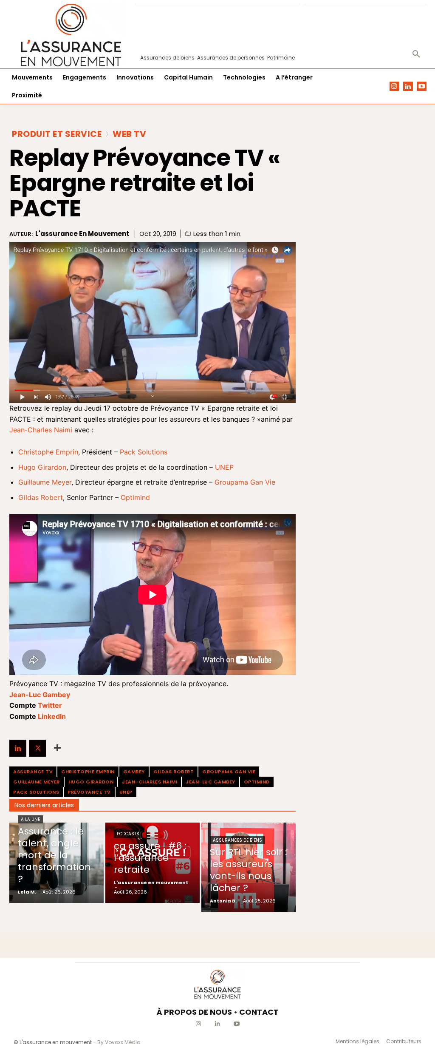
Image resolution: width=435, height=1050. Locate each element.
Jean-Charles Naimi (40, 430)
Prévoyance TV (89, 792)
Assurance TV (33, 771)
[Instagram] (394, 86)
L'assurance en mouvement (82, 234)
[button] (416, 54)
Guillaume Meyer (44, 482)
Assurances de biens (237, 840)
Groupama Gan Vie (245, 482)
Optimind (135, 497)
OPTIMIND (257, 781)
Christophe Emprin (48, 452)
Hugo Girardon (42, 467)
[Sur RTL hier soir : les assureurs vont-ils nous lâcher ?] (248, 867)
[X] (37, 748)
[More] (57, 748)
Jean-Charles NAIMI (149, 781)
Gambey (134, 771)
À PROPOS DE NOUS (194, 1012)
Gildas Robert (40, 497)
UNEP (224, 467)
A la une (30, 819)
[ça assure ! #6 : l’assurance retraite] (152, 863)
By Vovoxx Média (119, 1042)
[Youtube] (422, 86)
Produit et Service (57, 134)
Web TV (129, 134)
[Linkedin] (408, 86)
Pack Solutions (143, 452)
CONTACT (259, 1012)
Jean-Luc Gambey (210, 781)
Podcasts (128, 834)
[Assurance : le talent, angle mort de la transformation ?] (56, 863)
